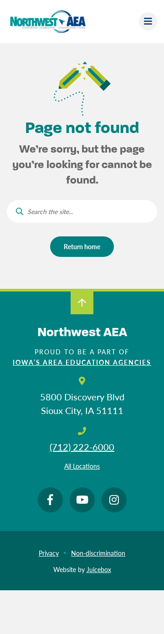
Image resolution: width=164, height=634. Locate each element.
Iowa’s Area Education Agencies (82, 362)
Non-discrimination (98, 552)
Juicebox (99, 569)
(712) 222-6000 (82, 446)
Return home (82, 246)
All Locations (82, 465)
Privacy (49, 552)
